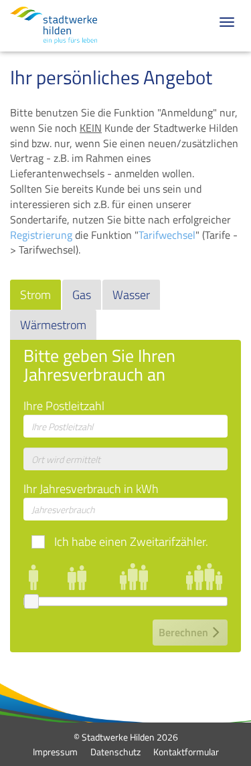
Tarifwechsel (167, 235)
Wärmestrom (53, 325)
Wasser (131, 295)
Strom (35, 295)
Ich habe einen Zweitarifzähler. (131, 542)
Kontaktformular (186, 752)
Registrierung (41, 235)
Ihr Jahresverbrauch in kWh (91, 489)
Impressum (55, 752)
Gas (81, 295)
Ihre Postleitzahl (63, 406)
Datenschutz (115, 752)
